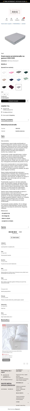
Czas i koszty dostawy (21, 380)
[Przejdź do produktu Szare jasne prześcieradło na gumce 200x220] (19, 87)
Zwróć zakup (19, 387)
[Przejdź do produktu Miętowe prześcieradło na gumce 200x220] (26, 80)
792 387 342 (6, 108)
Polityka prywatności (21, 386)
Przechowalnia (19, 399)
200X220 (23, 23)
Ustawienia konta (20, 398)
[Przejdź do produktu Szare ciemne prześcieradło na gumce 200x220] (19, 72)
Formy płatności (19, 377)
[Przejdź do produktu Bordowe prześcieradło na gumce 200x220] (11, 87)
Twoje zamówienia (20, 396)
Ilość (2, 92)
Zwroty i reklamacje (20, 389)
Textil (2, 53)
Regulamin (18, 390)
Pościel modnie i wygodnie (6, 23)
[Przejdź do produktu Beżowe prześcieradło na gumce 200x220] (4, 80)
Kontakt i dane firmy (20, 405)
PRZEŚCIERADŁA (16, 23)
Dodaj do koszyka (13, 101)
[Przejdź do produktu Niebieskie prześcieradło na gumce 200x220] (19, 80)
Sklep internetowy (13, 409)
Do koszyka (6, 360)
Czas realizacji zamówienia (22, 378)
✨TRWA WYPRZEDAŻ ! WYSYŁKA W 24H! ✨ (15, 1)
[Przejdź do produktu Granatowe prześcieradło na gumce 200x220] (11, 80)
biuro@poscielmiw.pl (7, 112)
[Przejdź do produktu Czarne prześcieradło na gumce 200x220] (4, 87)
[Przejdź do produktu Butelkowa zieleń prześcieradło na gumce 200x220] (26, 72)
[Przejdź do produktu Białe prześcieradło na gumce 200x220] (4, 72)
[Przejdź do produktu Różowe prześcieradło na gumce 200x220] (11, 72)
